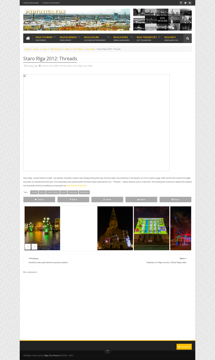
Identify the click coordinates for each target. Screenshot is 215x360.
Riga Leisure (95, 38)
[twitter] (185, 3)
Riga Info (171, 38)
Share (74, 199)
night (67, 49)
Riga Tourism (44, 38)
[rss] (190, 3)
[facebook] (181, 3)
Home (27, 49)
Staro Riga (77, 49)
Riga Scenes (121, 38)
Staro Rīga (90, 49)
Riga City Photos (52, 355)
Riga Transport (147, 38)
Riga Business (68, 38)
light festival (56, 49)
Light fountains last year (76, 186)
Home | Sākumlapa (30, 3)
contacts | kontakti (51, 3)
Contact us (185, 347)
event (44, 49)
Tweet (40, 199)
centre (36, 49)
